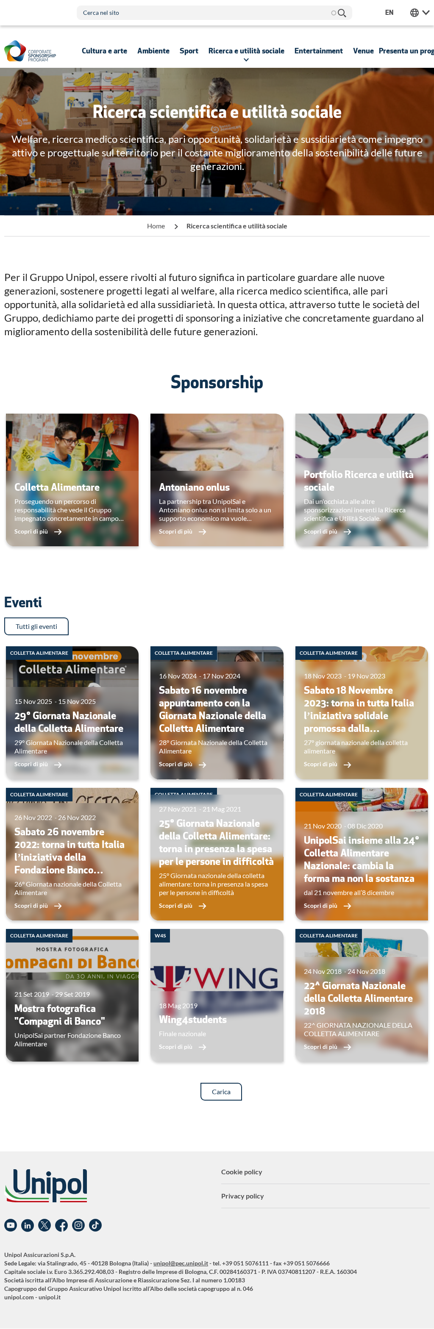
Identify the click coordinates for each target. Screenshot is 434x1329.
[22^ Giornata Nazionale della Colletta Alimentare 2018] (361, 995)
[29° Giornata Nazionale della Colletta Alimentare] (72, 712)
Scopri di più (31, 531)
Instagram (78, 1225)
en (389, 12)
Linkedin (27, 1225)
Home (156, 226)
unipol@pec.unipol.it (180, 1263)
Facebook (61, 1225)
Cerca (341, 13)
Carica (221, 1091)
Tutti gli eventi (36, 626)
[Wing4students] (216, 995)
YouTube (10, 1225)
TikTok (95, 1225)
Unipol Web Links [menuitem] (420, 12)
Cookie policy (241, 1172)
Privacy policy (242, 1196)
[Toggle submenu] (104, 51)
